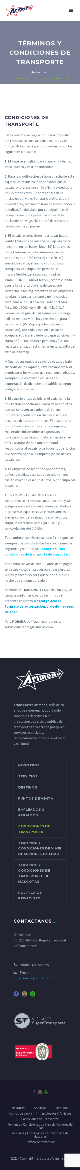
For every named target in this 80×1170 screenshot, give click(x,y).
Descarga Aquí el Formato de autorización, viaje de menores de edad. (39, 606)
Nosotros (29, 765)
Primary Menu (71, 10)
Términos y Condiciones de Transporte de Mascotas (34, 873)
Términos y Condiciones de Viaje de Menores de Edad (39, 848)
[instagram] (24, 995)
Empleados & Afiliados (31, 812)
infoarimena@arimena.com (35, 978)
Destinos (27, 787)
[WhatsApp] (46, 1092)
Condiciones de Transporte (34, 829)
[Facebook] (34, 1092)
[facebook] (16, 995)
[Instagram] (40, 1092)
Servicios (28, 776)
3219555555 (40, 965)
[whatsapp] (32, 995)
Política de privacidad (30, 895)
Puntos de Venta (35, 798)
